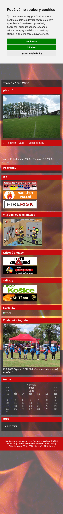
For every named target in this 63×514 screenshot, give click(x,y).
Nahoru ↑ (50, 446)
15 (47, 403)
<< (7, 388)
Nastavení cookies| (42, 441)
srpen (31, 388)
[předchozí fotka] (7, 117)
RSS (47, 443)
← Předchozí (9, 143)
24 (7, 409)
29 (47, 409)
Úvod (4, 159)
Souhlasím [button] (31, 41)
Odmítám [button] (31, 47)
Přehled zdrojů (10, 426)
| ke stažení (39, 446)
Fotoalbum (15, 159)
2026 (31, 391)
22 (47, 406)
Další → (22, 143)
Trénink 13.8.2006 (42, 159)
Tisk (53, 443)
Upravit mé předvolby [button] (31, 53)
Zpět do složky (36, 143)
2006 (27, 159)
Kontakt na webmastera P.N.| (19, 441)
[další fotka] (55, 117)
